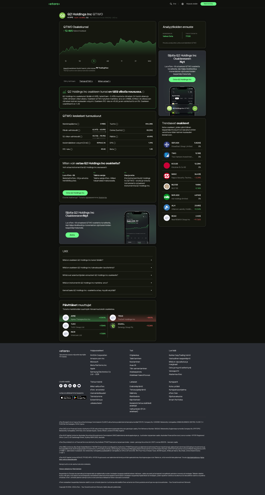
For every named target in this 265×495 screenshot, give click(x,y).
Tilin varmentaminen (138, 369)
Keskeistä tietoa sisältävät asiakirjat (140, 404)
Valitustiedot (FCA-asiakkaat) (138, 410)
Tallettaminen (135, 359)
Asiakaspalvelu (136, 372)
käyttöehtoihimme (193, 457)
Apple (92, 369)
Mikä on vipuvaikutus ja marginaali (178, 363)
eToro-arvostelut (97, 390)
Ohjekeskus (134, 355)
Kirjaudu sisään (192, 4)
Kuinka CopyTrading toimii (179, 355)
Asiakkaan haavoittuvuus (140, 375)
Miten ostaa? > (104, 81)
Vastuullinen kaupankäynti (179, 359)
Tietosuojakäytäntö (138, 390)
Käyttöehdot (135, 400)
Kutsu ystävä (174, 386)
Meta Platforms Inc (98, 365)
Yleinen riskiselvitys (65, 469)
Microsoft (94, 362)
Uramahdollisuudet (98, 393)
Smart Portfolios (176, 400)
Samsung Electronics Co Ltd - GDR (100, 373)
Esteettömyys (96, 400)
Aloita (72, 235)
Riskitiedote (135, 396)
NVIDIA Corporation (98, 355)
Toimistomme (96, 396)
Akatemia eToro (175, 374)
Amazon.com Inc (97, 359)
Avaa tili (66, 68)
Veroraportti (174, 371)
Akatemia (103, 198)
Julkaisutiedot (96, 403)
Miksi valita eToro (97, 386)
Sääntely (133, 393)
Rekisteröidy (208, 4)
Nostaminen (135, 362)
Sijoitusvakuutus (175, 396)
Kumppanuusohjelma (177, 390)
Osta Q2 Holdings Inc (182, 79)
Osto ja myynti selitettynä (180, 368)
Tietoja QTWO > (86, 81)
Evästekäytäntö (136, 386)
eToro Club (173, 393)
